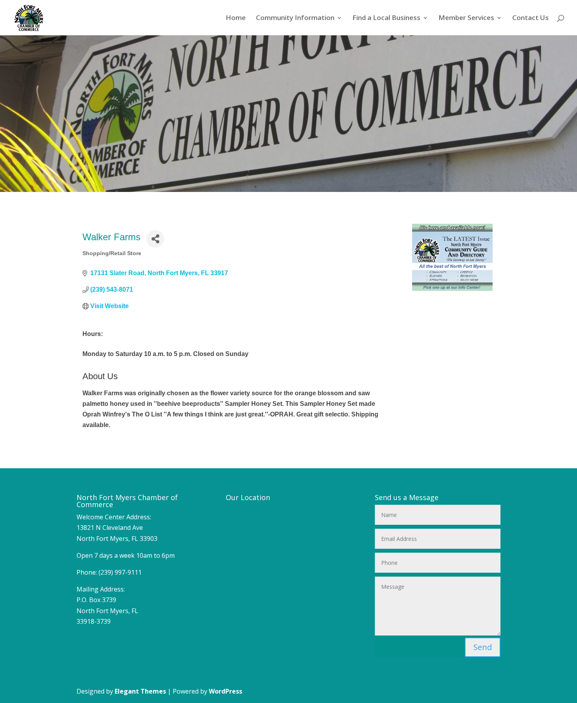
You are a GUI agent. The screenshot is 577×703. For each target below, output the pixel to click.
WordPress (225, 691)
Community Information (295, 18)
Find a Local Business (386, 18)
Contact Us (530, 18)
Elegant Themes (140, 691)
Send (482, 647)
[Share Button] (155, 239)
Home (236, 18)
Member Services (466, 18)
